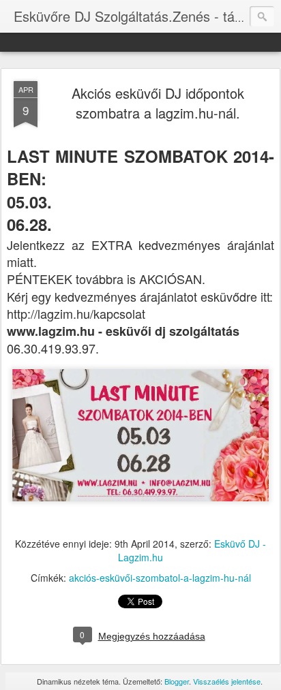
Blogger (176, 681)
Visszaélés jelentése (227, 681)
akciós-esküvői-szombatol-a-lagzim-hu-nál (160, 577)
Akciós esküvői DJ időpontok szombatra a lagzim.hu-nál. (158, 103)
